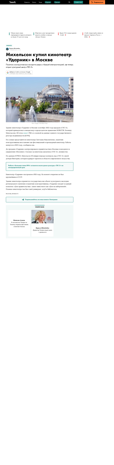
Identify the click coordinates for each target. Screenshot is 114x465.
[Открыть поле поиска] (69, 2)
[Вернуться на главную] (12, 2)
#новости (15, 193)
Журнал (47, 2)
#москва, (9, 193)
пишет (25, 133)
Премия (57, 2)
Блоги (34, 2)
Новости (27, 2)
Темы (40, 2)
